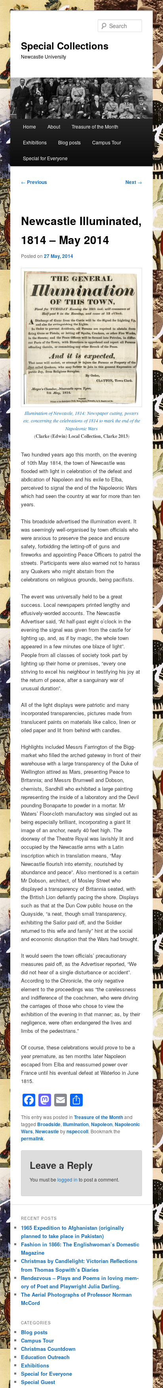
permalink (32, 1138)
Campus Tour (106, 142)
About (53, 126)
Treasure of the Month (95, 126)
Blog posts (69, 142)
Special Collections (64, 45)
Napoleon (101, 1124)
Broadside (49, 1124)
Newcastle (47, 1131)
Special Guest (38, 1382)
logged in (67, 1179)
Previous (34, 182)
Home (29, 126)
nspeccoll (77, 1131)
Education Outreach (45, 1357)
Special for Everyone (45, 158)
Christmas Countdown (48, 1348)
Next (133, 182)
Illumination (76, 1124)
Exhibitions (35, 142)
